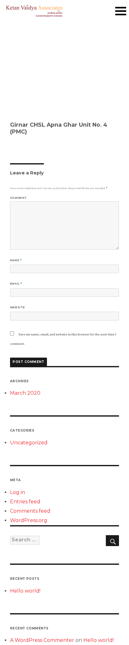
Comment (18, 197)
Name (16, 260)
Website (17, 307)
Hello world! (25, 591)
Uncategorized (29, 443)
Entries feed (25, 502)
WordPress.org (28, 520)
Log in (17, 492)
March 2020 (25, 393)
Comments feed (30, 511)
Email (16, 283)
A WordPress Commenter (42, 640)
